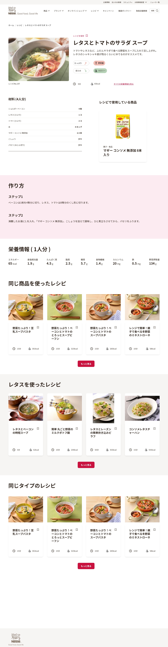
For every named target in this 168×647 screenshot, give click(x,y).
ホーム (11, 25)
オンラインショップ (76, 10)
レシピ (93, 10)
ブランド (57, 10)
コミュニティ (128, 2)
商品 (45, 10)
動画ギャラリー (125, 10)
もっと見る (86, 363)
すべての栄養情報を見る (124, 84)
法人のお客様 (116, 2)
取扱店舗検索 (141, 10)
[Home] (23, 11)
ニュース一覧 (155, 2)
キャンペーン (108, 10)
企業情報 (106, 2)
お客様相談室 (139, 2)
